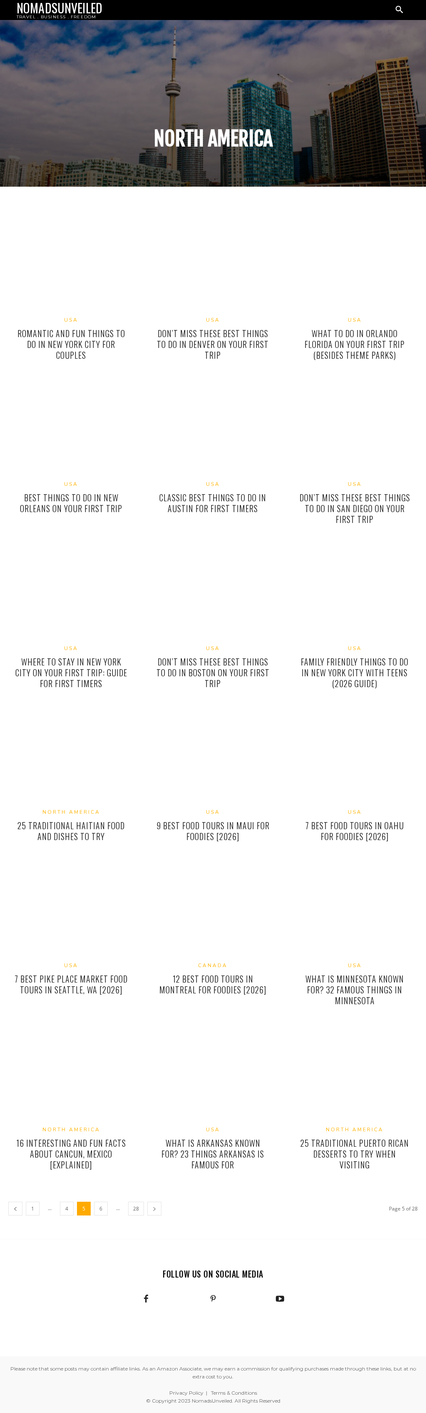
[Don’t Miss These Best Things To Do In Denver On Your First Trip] (213, 264)
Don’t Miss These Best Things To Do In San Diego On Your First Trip (355, 508)
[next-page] (154, 1208)
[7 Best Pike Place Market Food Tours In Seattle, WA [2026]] (71, 909)
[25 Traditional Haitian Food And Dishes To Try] (71, 756)
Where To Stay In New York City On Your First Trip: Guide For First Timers (71, 672)
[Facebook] (146, 1299)
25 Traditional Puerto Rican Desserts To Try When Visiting (354, 1154)
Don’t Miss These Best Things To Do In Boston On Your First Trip (213, 672)
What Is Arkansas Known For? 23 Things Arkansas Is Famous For (212, 1154)
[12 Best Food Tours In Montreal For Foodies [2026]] (213, 909)
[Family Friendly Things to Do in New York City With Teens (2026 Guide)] (355, 592)
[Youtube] (280, 1299)
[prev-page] (15, 1208)
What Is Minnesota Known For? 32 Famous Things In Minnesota (354, 990)
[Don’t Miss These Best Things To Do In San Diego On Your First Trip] (355, 428)
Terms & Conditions (234, 1393)
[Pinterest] (213, 1299)
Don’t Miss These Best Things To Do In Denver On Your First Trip (213, 344)
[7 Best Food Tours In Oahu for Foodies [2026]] (355, 756)
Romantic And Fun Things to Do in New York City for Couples (71, 344)
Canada (213, 965)
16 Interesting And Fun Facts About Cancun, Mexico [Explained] (71, 1154)
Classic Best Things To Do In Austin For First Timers (212, 503)
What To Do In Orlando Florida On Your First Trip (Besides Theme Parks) (355, 344)
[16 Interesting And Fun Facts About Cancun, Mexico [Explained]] (71, 1073)
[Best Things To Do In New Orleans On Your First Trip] (71, 428)
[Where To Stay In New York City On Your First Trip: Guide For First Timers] (71, 592)
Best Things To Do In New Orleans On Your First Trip (71, 503)
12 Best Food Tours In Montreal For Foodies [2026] (213, 984)
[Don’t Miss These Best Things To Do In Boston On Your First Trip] (213, 592)
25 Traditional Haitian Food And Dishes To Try (71, 831)
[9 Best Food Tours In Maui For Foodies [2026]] (213, 756)
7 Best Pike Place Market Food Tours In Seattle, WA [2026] (71, 984)
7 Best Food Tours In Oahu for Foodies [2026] (354, 831)
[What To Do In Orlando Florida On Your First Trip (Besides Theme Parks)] (355, 264)
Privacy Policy (186, 1393)
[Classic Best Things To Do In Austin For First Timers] (213, 428)
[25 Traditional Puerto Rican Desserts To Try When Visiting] (355, 1073)
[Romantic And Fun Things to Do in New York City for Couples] (71, 264)
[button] (399, 10)
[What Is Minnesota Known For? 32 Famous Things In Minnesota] (355, 909)
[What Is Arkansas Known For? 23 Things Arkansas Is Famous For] (213, 1073)
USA (71, 320)
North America (71, 812)
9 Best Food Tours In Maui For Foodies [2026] (213, 831)
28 (136, 1208)
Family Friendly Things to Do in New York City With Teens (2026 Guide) (355, 672)
